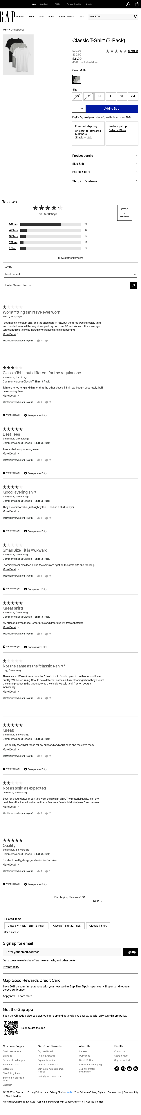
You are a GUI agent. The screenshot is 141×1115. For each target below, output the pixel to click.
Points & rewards (46, 1056)
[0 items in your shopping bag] (137, 4)
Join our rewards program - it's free (51, 1070)
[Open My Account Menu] (128, 4)
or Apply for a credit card (50, 1076)
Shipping (7, 1056)
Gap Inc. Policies (94, 1102)
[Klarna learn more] (104, 117)
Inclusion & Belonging (90, 1064)
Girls (41, 16)
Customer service (12, 1051)
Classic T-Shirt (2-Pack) (67, 925)
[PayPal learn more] (89, 117)
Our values (84, 1056)
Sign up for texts (122, 1060)
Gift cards (8, 1069)
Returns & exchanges (14, 1060)
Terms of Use (114, 1092)
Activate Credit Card (48, 1064)
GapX (81, 16)
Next (96, 900)
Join (89, 137)
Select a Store (117, 130)
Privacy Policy (35, 1092)
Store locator (121, 1056)
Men (31, 16)
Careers (83, 1051)
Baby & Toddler (66, 16)
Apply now (9, 996)
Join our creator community (87, 1070)
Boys (51, 16)
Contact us (119, 1051)
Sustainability (131, 1092)
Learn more (25, 996)
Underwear (17, 29)
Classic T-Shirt (98, 925)
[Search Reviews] (133, 285)
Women (20, 16)
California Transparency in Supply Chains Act (60, 1102)
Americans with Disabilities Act (19, 1102)
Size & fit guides (11, 1073)
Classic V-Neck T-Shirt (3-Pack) (26, 925)
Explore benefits (46, 1060)
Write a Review (124, 212)
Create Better (86, 1060)
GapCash (7, 1085)
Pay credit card (45, 1051)
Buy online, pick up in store (13, 1079)
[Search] (136, 16)
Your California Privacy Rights (90, 1092)
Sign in (79, 137)
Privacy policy (11, 966)
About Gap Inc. (13, 1096)
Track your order (11, 1064)
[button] (34, 112)
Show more (10, 932)
